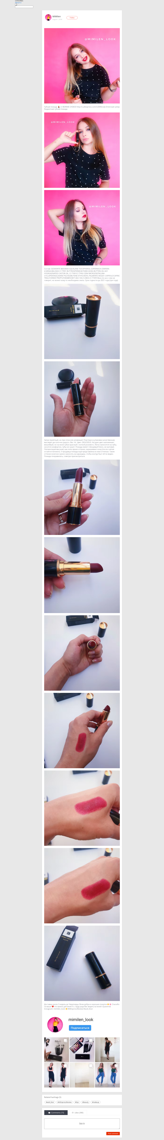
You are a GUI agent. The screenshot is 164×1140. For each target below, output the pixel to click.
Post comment (113, 1133)
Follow (72, 18)
